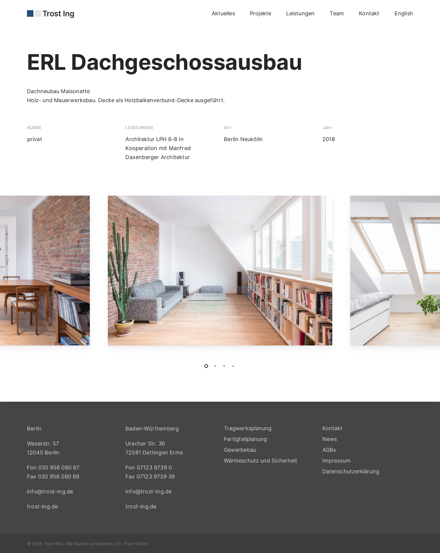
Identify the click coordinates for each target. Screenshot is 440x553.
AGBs (329, 450)
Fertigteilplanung (245, 439)
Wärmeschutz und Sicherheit (261, 460)
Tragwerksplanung (248, 428)
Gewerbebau (240, 450)
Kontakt (332, 428)
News (329, 439)
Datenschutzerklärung (350, 471)
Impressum (336, 460)
